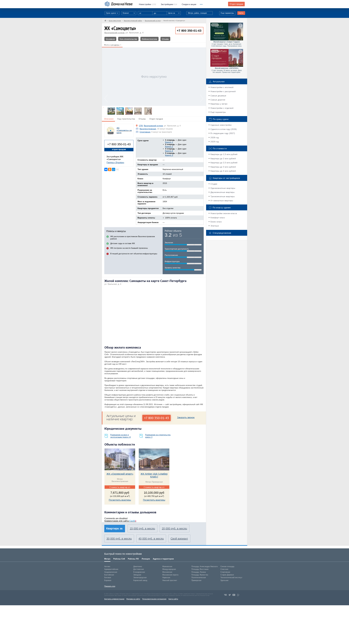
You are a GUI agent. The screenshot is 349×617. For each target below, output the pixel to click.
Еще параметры (227, 13)
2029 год (214, 142)
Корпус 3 (169, 155)
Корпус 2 (169, 146)
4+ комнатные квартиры (221, 200)
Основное (110, 39)
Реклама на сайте (133, 599)
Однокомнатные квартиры (222, 188)
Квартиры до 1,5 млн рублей (223, 154)
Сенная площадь (227, 566)
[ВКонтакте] (106, 169)
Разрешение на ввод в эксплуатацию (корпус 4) (120, 436)
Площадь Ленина (198, 572)
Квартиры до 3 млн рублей (223, 167)
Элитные (214, 226)
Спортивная (145, 132)
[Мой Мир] (113, 169)
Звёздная (137, 575)
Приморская (196, 580)
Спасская (224, 569)
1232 (147, 4)
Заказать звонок (186, 417)
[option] (154, 76)
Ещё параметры (218, 112)
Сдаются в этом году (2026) (223, 129)
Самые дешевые (218, 96)
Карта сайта (173, 599)
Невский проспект (169, 580)
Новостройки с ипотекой (221, 87)
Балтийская (109, 575)
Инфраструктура (149, 39)
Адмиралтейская (111, 569)
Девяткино (137, 566)
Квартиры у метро (218, 104)
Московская (167, 572)
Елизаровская (139, 572)
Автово (107, 566)
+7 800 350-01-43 (189, 30)
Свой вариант (179, 538)
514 (169, 4)
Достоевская (138, 569)
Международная (169, 569)
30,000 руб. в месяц (119, 538)
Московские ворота (170, 575)
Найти (241, 13)
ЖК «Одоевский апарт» (119, 474)
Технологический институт (231, 577)
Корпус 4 (169, 151)
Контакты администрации (114, 599)
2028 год (214, 137)
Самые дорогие (217, 100)
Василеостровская (148, 129)
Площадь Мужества (199, 575)
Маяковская (167, 566)
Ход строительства (128, 39)
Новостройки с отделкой (221, 108)
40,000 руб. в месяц (151, 538)
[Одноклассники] (109, 169)
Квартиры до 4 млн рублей (223, 171)
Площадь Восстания (199, 569)
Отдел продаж (236, 4)
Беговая (107, 577)
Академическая (110, 572)
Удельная (224, 580)
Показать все (109, 586)
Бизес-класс (216, 222)
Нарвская (166, 577)
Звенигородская (140, 577)
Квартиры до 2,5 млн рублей (223, 163)
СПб (141, 126)
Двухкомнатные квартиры (222, 192)
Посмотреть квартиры (120, 500)
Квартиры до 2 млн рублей (223, 158)
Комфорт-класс (217, 217)
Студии (213, 184)
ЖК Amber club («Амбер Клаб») (154, 475)
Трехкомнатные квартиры (222, 196)
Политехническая (198, 577)
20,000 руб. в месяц (174, 528)
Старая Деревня (227, 575)
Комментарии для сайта (120, 521)
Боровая (107, 580)
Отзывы (165, 39)
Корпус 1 (169, 142)
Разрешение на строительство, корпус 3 (158, 436)
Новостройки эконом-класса (223, 213)
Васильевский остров (114, 33)
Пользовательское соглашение (154, 599)
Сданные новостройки (220, 125)
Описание (109, 119)
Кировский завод (140, 580)
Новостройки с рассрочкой (223, 91)
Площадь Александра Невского (204, 566)
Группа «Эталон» (115, 162)
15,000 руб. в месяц (142, 528)
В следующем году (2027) (222, 133)
